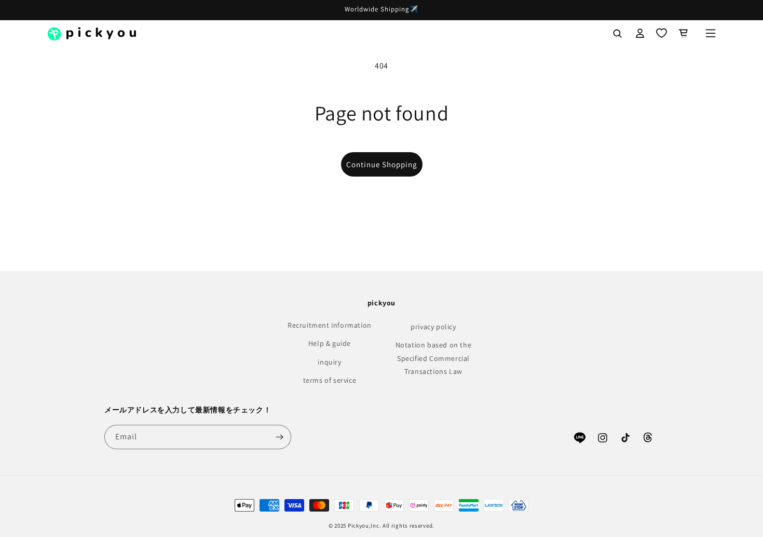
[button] (710, 33)
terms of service (330, 380)
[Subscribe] (279, 437)
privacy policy (433, 326)
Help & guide (329, 343)
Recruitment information (330, 325)
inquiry (329, 362)
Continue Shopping (381, 164)
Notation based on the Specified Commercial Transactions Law (434, 357)
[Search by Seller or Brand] (617, 33)
